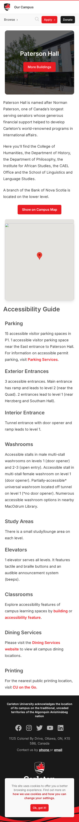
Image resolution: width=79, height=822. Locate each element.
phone (44, 750)
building (60, 611)
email (58, 750)
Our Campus (24, 7)
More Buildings (39, 67)
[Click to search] (37, 19)
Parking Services (43, 359)
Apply (48, 19)
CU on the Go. (25, 687)
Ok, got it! (39, 807)
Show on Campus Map (39, 209)
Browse (9, 19)
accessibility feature (23, 617)
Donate (68, 19)
